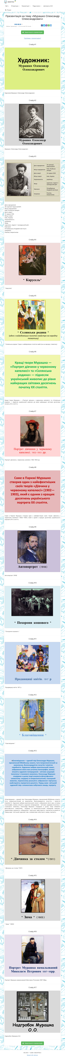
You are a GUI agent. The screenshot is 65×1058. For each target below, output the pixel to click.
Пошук (9, 10)
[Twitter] (44, 25)
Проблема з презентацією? (32, 38)
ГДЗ (6, 6)
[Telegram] (51, 25)
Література (15, 6)
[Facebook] (42, 25)
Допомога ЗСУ (48, 6)
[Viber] (46, 25)
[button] (32, 32)
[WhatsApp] (49, 25)
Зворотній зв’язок (32, 1055)
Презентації (25, 6)
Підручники (36, 6)
